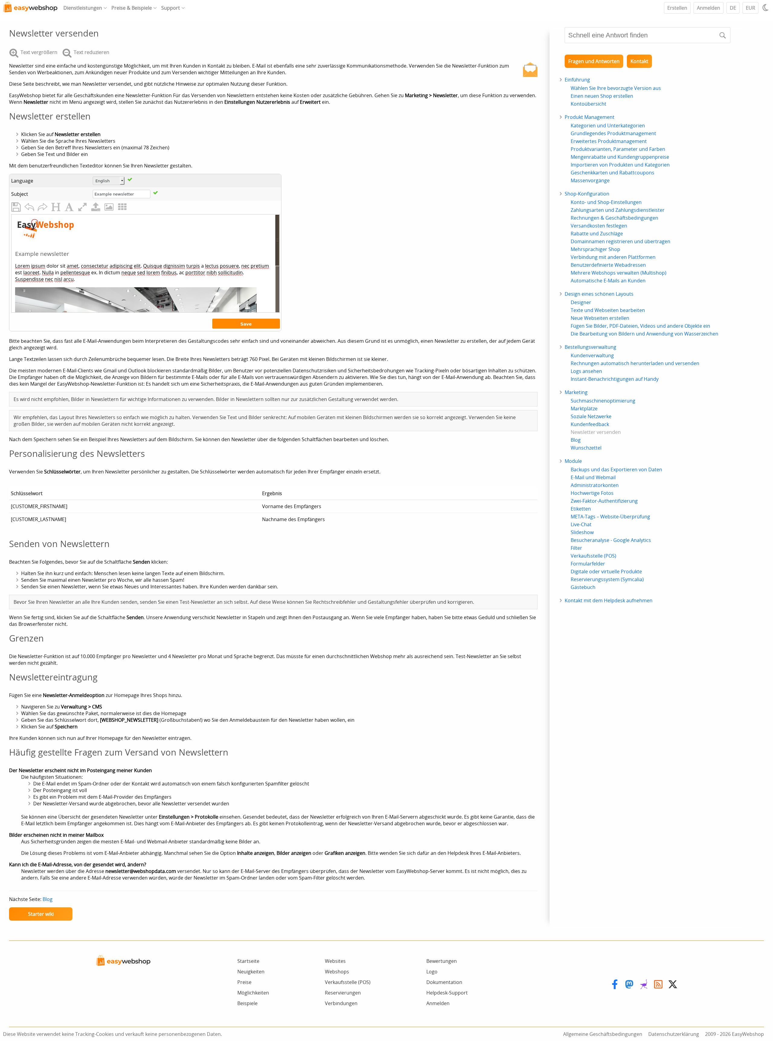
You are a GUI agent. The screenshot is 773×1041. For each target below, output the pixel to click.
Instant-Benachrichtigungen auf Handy (615, 379)
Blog (48, 899)
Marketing (576, 392)
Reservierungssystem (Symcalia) (607, 579)
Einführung (577, 79)
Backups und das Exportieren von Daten (616, 469)
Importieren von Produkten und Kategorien (620, 164)
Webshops (337, 971)
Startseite (248, 961)
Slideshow (582, 532)
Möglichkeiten (253, 992)
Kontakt (639, 61)
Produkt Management (589, 117)
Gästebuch (583, 587)
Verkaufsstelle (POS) (593, 555)
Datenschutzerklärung (673, 1034)
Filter (576, 548)
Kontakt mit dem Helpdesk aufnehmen (609, 600)
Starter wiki (41, 914)
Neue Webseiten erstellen (600, 318)
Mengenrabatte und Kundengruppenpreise (620, 157)
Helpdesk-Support (447, 992)
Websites (335, 961)
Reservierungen (343, 992)
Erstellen (677, 8)
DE (733, 8)
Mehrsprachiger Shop (595, 249)
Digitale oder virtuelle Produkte (606, 571)
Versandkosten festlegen (599, 225)
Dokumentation (444, 982)
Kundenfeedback (590, 424)
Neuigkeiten (251, 971)
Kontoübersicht (588, 103)
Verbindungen (341, 1003)
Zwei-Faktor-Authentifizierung (604, 501)
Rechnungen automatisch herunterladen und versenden (635, 363)
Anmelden (708, 8)
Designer (581, 302)
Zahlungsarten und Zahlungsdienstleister (618, 210)
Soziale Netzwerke (591, 416)
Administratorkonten (595, 485)
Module (573, 461)
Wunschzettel (586, 447)
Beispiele (247, 1003)
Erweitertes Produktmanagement (609, 141)
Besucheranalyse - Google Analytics (611, 540)
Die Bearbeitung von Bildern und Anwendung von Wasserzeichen (644, 333)
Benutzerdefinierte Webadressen (608, 265)
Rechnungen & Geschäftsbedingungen (614, 218)
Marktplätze (584, 408)
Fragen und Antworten (594, 61)
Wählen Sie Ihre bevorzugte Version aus (616, 88)
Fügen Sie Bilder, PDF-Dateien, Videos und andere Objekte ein (640, 326)
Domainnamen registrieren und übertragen (620, 241)
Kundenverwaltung (592, 355)
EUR (750, 8)
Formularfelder (588, 563)
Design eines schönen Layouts (599, 294)
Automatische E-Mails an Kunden (608, 280)
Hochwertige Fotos (592, 493)
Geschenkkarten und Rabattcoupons (612, 172)
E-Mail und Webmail (593, 477)
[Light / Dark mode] (766, 7)
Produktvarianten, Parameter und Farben (618, 149)
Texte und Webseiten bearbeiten (608, 310)
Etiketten (581, 508)
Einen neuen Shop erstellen (602, 96)
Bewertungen (441, 961)
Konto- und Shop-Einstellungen (606, 202)
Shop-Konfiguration (587, 193)
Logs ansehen (586, 371)
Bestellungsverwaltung (590, 347)
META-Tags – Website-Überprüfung (610, 516)
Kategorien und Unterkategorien (608, 125)
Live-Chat (581, 524)
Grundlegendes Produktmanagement (613, 133)
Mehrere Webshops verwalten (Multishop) (618, 272)
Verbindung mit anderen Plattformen (613, 257)
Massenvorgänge (590, 180)
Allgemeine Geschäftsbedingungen (602, 1034)
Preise (244, 982)
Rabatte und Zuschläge (597, 233)
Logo (432, 971)
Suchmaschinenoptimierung (603, 400)
